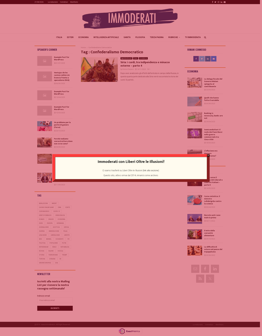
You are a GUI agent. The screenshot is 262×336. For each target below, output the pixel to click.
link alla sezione (150, 170)
